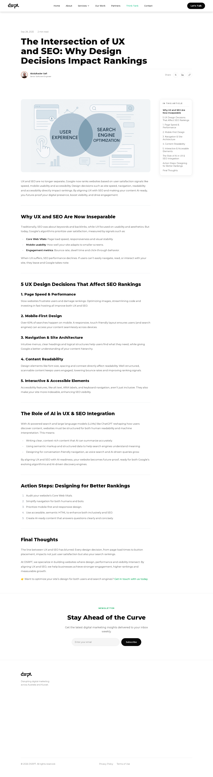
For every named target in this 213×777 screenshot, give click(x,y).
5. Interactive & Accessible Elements (176, 150)
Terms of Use (123, 764)
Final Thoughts (170, 170)
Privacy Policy (106, 764)
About (69, 5)
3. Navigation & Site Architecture (172, 138)
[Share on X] (175, 74)
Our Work (100, 5)
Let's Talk (196, 5)
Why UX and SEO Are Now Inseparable (174, 111)
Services (82, 5)
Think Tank (132, 5)
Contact (148, 5)
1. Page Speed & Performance (171, 126)
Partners (115, 5)
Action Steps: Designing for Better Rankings (175, 164)
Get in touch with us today (131, 579)
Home (57, 5)
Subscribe (131, 642)
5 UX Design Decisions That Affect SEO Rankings (176, 119)
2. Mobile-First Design (174, 132)
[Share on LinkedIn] (182, 74)
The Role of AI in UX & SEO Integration (174, 157)
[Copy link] (189, 74)
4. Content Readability (174, 144)
